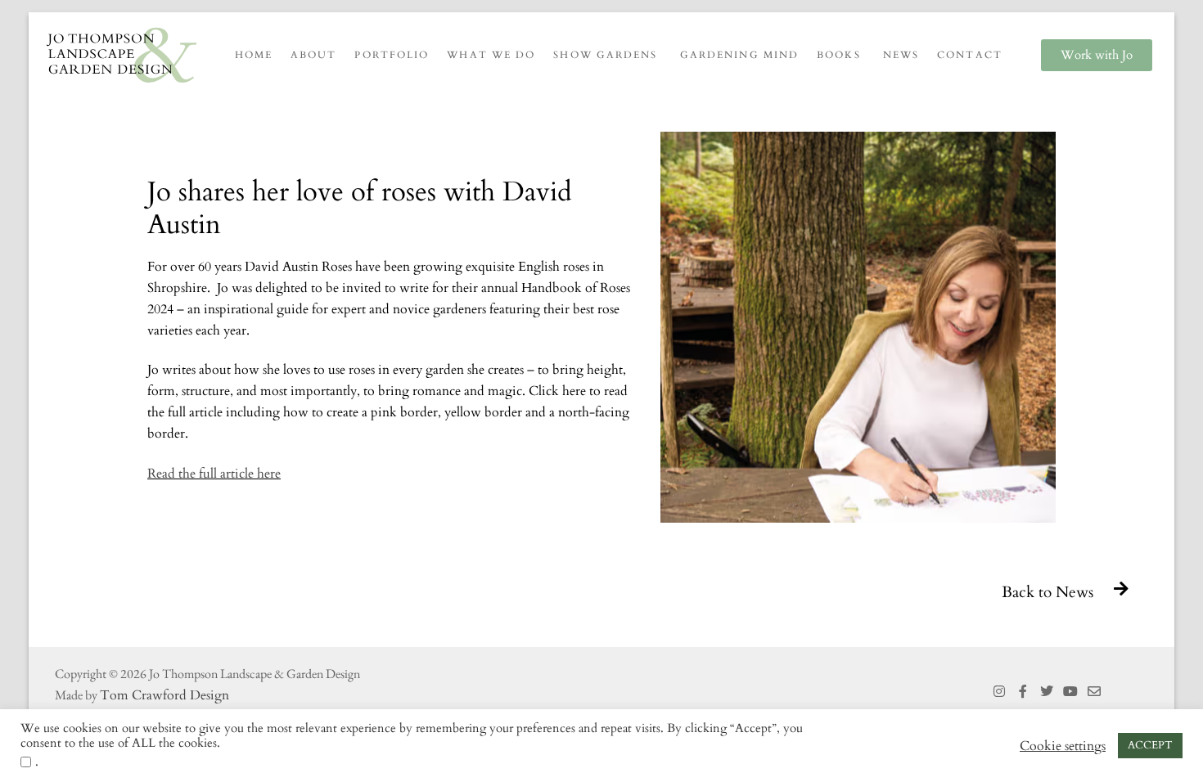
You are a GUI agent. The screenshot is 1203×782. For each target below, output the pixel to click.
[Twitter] (1047, 691)
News (901, 54)
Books (839, 54)
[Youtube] (1070, 691)
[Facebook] (1023, 691)
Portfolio (391, 54)
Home (254, 54)
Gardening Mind (739, 54)
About (314, 54)
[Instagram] (1000, 691)
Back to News (1047, 592)
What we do (491, 54)
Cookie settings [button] (1063, 746)
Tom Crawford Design (164, 695)
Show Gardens (605, 54)
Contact (969, 54)
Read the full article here (214, 474)
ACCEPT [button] (1150, 745)
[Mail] (1094, 691)
